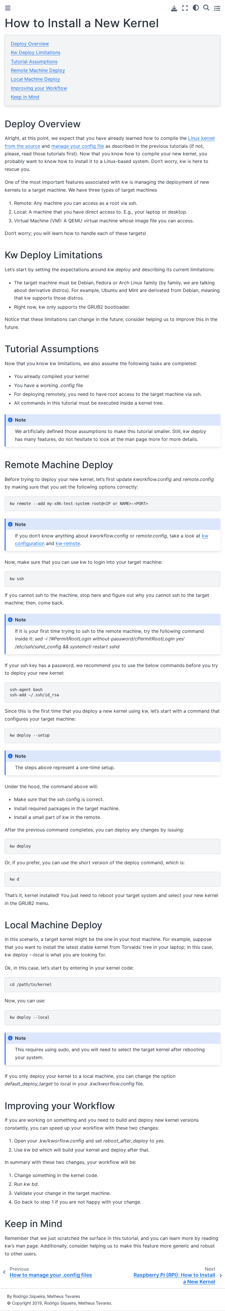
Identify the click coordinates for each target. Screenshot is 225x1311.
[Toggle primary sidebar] (7, 8)
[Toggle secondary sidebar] (217, 8)
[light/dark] (195, 7)
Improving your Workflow (39, 88)
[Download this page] (174, 8)
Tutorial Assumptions (34, 61)
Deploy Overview (30, 44)
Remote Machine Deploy (38, 70)
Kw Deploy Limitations (35, 52)
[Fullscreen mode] (185, 8)
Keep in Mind (25, 97)
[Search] (206, 7)
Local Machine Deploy (35, 79)
